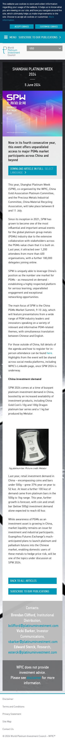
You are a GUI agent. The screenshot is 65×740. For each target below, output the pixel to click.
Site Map (7, 721)
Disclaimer (8, 699)
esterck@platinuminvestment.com (32, 652)
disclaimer (34, 677)
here (49, 353)
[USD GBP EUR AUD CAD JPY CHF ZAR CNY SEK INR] (44, 48)
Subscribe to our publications (38, 37)
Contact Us (8, 729)
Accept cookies (22, 26)
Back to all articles (23, 581)
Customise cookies (49, 26)
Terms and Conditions (13, 706)
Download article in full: (31, 170)
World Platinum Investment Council (11, 51)
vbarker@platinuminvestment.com (32, 641)
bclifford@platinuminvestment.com (33, 625)
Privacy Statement (12, 714)
